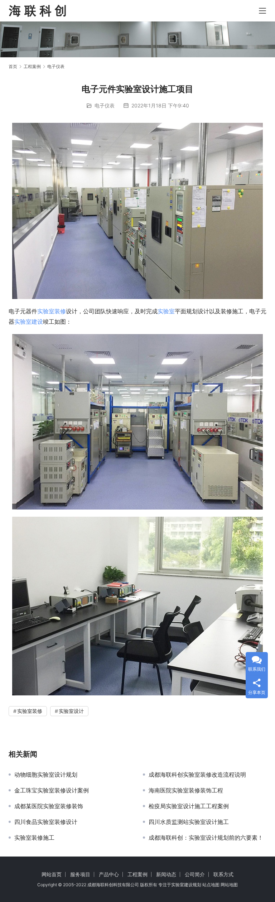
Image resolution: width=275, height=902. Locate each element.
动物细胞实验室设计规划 (45, 774)
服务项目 (80, 874)
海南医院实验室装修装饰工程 (186, 790)
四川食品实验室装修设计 (45, 822)
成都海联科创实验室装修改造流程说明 (197, 774)
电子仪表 (105, 105)
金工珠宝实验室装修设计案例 (51, 790)
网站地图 (229, 884)
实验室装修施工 (34, 837)
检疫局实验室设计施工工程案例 (189, 806)
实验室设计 (71, 711)
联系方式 (223, 874)
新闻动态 (166, 874)
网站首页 (52, 874)
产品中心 (109, 874)
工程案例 (137, 874)
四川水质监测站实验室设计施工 (189, 822)
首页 (13, 66)
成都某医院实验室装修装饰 (48, 806)
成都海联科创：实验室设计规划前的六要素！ (206, 837)
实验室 (166, 311)
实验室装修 (51, 311)
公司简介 (195, 874)
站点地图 (210, 884)
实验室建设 (28, 321)
